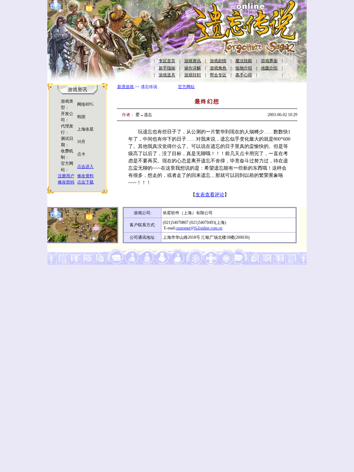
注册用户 (66, 175)
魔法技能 (243, 60)
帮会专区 (218, 75)
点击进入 (85, 166)
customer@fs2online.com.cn (199, 228)
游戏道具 (167, 75)
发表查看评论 (209, 194)
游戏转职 (192, 75)
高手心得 (243, 75)
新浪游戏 (125, 86)
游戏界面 (269, 60)
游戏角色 (218, 68)
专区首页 (167, 60)
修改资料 (85, 175)
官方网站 (186, 86)
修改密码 (66, 182)
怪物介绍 (243, 68)
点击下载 (85, 182)
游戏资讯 (192, 60)
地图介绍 (269, 68)
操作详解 (192, 68)
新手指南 (167, 68)
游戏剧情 (218, 60)
